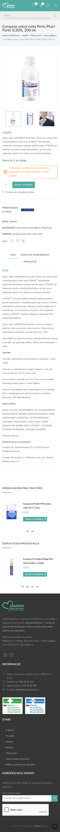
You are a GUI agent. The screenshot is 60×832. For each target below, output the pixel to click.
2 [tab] (32, 531)
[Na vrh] (55, 827)
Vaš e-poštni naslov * (12, 793)
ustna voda (37, 234)
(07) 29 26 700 (29, 686)
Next (52, 80)
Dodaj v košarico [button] (34, 519)
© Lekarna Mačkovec (22, 826)
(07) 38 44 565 (27, 682)
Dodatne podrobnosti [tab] (35, 255)
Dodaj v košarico (24, 185)
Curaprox (16, 234)
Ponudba (10, 736)
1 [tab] (27, 531)
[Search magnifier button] (55, 15)
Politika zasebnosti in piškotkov (20, 765)
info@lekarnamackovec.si (27, 690)
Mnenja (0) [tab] (30, 262)
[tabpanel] (30, 513)
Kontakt (9, 747)
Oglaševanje (11, 753)
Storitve (9, 742)
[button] (18, 192)
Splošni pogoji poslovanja (17, 759)
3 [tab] (32, 586)
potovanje (26, 234)
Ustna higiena (34, 228)
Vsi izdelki (6, 212)
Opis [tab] (13, 255)
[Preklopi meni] (56, 5)
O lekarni (10, 730)
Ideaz (45, 826)
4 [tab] (37, 586)
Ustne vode (21, 228)
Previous (8, 80)
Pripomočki (46, 228)
